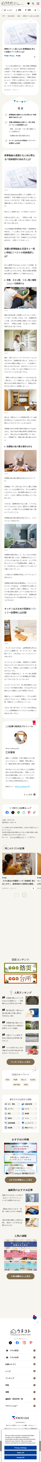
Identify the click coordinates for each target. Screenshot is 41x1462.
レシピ (9, 10)
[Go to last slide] (2, 10)
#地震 (15, 1080)
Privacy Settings (20, 1448)
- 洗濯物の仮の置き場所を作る (19, 136)
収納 (7, 56)
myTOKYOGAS (20, 1422)
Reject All (20, 1453)
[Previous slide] (17, 895)
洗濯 (29, 10)
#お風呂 (32, 1080)
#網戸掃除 (16, 1085)
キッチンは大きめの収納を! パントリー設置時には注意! (22, 141)
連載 (7, 1392)
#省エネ (23, 1080)
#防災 (8, 1080)
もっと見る (28, 794)
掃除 (19, 10)
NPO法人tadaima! (21, 786)
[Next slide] (38, 10)
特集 (7, 1385)
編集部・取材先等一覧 (14, 1399)
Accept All (20, 1457)
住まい (13, 56)
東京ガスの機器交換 (31, 1428)
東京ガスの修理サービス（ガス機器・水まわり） (20, 1425)
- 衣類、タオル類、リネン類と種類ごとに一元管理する (22, 130)
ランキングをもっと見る (20, 1062)
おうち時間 (10, 1409)
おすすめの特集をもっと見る (20, 1180)
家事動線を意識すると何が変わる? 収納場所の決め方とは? (22, 116)
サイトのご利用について (17, 837)
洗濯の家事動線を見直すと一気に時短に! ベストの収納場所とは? (22, 123)
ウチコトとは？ (11, 1406)
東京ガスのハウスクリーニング (14, 1428)
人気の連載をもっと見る (20, 1276)
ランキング (9, 1378)
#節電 (26, 1085)
